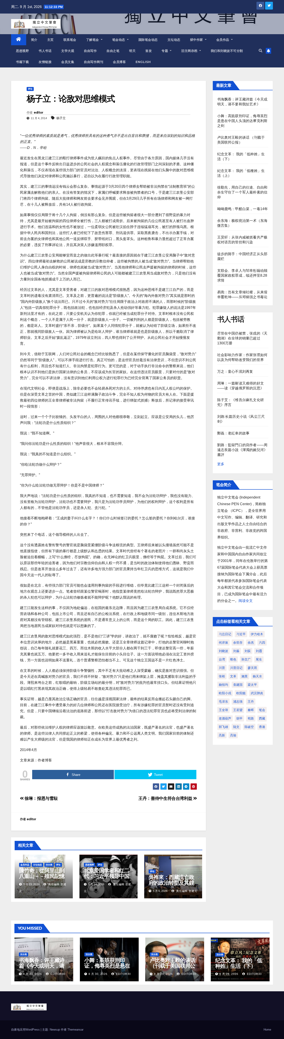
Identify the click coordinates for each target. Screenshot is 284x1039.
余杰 (251, 642)
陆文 (236, 727)
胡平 (239, 718)
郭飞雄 (223, 727)
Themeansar (75, 1029)
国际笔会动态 (148, 40)
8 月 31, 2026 (32, 974)
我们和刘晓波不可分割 (227, 51)
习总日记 (225, 634)
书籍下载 (22, 62)
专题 (165, 51)
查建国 (238, 684)
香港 (262, 727)
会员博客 (119, 62)
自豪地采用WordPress (26, 1029)
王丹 (251, 701)
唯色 (233, 659)
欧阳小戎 (225, 693)
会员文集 (67, 62)
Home (267, 1029)
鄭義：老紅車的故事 (233, 433)
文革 (233, 676)
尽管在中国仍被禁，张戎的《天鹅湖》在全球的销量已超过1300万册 (242, 338)
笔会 (262, 710)
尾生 (259, 659)
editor (38, 112)
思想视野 (22, 51)
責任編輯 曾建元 (186, 891)
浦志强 (238, 701)
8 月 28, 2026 (228, 974)
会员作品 (223, 40)
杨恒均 (223, 684)
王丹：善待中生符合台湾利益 (165, 798)
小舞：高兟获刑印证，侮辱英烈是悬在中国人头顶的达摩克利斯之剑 (242, 121)
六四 (262, 642)
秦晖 (251, 710)
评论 (30, 89)
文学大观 (67, 51)
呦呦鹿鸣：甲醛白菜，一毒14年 (242, 209)
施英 (244, 676)
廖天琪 (252, 668)
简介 (34, 40)
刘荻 (248, 651)
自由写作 (90, 51)
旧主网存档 (189, 51)
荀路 (251, 718)
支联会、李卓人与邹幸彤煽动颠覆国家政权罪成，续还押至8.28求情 (242, 275)
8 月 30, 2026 (98, 974)
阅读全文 (246, 601)
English (143, 62)
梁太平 (252, 684)
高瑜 (233, 735)
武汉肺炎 (257, 693)
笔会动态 (119, 40)
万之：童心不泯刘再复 (235, 371)
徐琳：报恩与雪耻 (41, 798)
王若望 (238, 710)
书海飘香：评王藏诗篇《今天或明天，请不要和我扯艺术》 (41, 965)
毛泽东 (223, 701)
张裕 (222, 676)
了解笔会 (93, 40)
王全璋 (223, 710)
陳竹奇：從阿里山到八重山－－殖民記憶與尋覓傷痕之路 (42, 876)
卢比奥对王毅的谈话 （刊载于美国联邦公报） (172, 965)
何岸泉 (223, 642)
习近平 (241, 634)
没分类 (49, 865)
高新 (222, 735)
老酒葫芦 (225, 718)
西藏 (262, 718)
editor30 (57, 974)
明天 (132, 51)
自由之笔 (112, 51)
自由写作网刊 (93, 62)
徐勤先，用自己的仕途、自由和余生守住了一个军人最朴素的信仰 (242, 192)
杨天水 (257, 676)
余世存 (238, 642)
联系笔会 (69, 40)
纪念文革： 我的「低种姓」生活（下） (238, 963)
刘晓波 (223, 651)
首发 (148, 51)
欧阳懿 (241, 693)
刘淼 (236, 651)
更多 (220, 464)
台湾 (222, 659)
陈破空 (249, 727)
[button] (260, 51)
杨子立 (61, 118)
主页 (50, 40)
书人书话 (45, 51)
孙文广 (246, 659)
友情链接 (45, 62)
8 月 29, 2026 (163, 974)
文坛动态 (174, 40)
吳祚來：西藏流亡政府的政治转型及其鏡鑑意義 (171, 882)
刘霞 (259, 651)
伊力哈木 (257, 634)
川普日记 (236, 668)
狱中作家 (197, 40)
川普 (222, 668)
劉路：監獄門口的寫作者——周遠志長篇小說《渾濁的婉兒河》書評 (242, 450)
